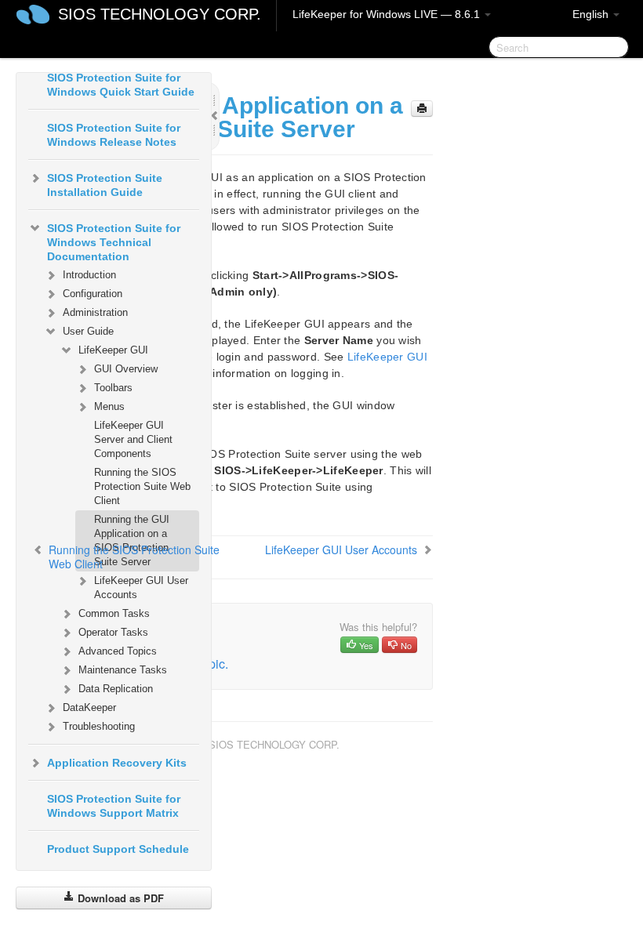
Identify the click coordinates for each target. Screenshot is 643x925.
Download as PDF (119, 898)
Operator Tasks (113, 632)
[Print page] (422, 108)
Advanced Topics (117, 651)
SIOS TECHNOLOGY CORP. (159, 14)
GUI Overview (126, 369)
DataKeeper (89, 707)
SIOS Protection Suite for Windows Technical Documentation (113, 242)
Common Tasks (114, 613)
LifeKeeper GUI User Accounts (141, 587)
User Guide (88, 331)
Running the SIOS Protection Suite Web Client (142, 486)
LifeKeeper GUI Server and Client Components (133, 439)
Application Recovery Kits (117, 762)
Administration (95, 312)
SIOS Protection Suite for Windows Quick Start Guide (120, 84)
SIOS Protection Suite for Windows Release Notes (113, 135)
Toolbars (113, 388)
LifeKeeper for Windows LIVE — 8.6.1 (387, 14)
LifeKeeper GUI (113, 350)
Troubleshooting (99, 726)
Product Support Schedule (118, 849)
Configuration (92, 293)
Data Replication (115, 689)
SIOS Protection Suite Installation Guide (104, 185)
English (592, 14)
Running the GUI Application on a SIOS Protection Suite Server (131, 540)
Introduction (89, 275)
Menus (109, 406)
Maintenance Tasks (122, 670)
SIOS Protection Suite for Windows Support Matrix (113, 806)
